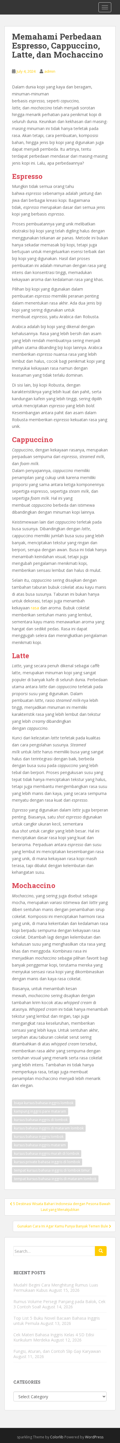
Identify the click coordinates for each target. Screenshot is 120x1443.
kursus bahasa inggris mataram (40, 1145)
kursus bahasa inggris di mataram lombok (49, 1128)
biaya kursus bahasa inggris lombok (43, 1102)
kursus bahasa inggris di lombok (41, 1119)
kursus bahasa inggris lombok (38, 1136)
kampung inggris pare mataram (40, 1111)
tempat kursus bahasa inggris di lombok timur (52, 1170)
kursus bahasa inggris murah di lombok (46, 1153)
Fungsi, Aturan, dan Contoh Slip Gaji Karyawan (57, 1351)
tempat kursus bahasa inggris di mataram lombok (55, 1178)
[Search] (101, 1251)
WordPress (94, 1437)
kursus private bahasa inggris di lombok (47, 1161)
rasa (35, 608)
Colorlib (56, 1437)
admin (49, 71)
